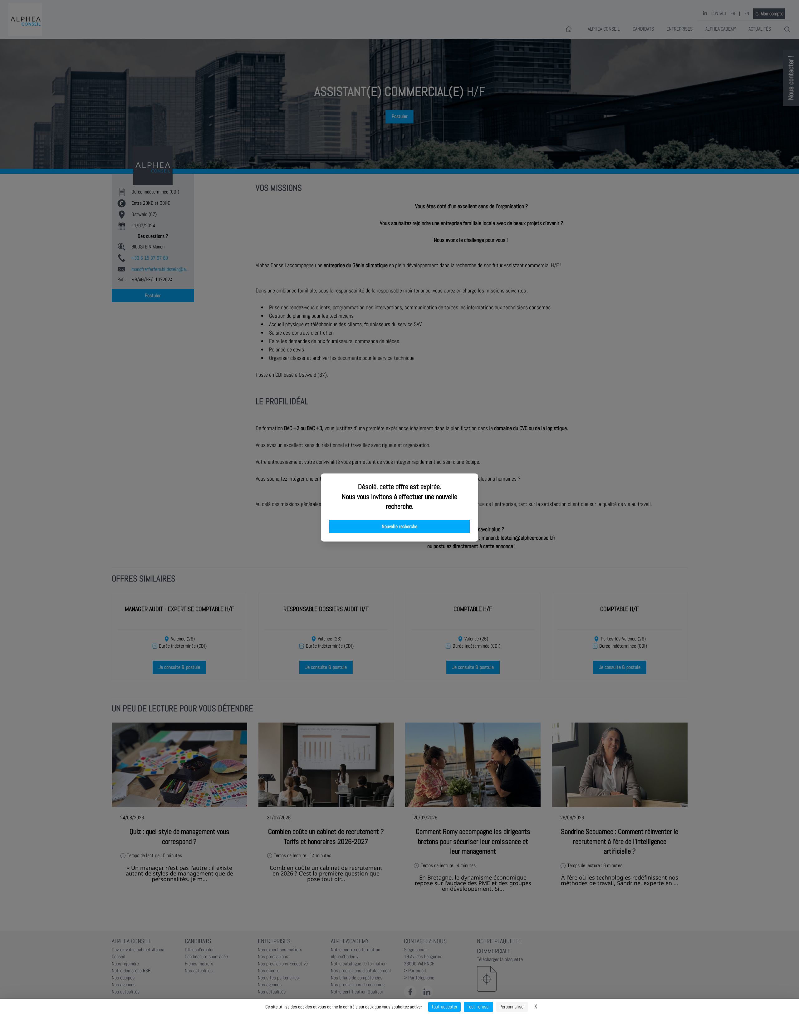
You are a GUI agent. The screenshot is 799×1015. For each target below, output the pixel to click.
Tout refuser (478, 1006)
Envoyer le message (729, 174)
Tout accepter (444, 1006)
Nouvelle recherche (399, 526)
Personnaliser (512, 1006)
